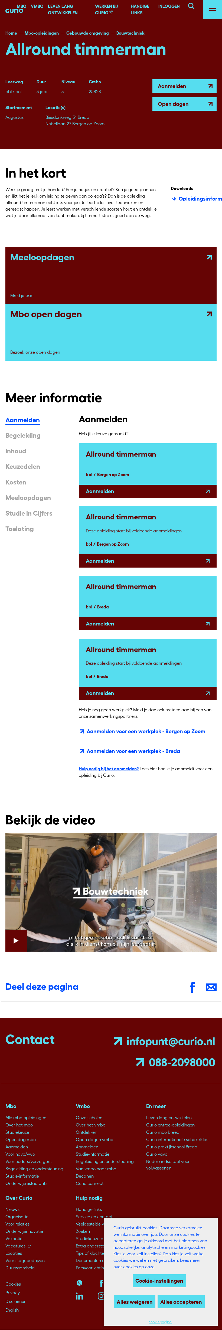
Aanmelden (172, 86)
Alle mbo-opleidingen (25, 1117)
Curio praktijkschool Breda (171, 1146)
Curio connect (90, 1183)
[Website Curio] (14, 9)
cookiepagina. (160, 1322)
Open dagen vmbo (94, 1139)
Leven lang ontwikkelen (169, 1117)
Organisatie (16, 1216)
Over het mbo (19, 1124)
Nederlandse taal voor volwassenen (168, 1164)
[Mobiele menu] (212, 9)
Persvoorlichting (91, 1267)
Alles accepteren (181, 1302)
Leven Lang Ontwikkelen (63, 9)
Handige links (140, 9)
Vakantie (13, 1238)
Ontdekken (86, 1132)
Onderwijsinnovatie (24, 1231)
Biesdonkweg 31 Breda (67, 117)
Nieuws (12, 1209)
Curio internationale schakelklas (177, 1139)
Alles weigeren (135, 1302)
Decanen (85, 1176)
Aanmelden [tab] (22, 420)
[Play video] (111, 892)
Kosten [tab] (15, 482)
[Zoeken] (191, 5)
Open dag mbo (20, 1139)
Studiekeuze (17, 1132)
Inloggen (169, 6)
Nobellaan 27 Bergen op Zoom (75, 123)
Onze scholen (89, 1117)
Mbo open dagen (46, 314)
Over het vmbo (90, 1124)
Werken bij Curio (106, 9)
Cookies (13, 1284)
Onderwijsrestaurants (26, 1183)
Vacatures (15, 1245)
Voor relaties (17, 1223)
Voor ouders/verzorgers (28, 1161)
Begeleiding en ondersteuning (34, 1168)
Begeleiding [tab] (23, 435)
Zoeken (83, 1231)
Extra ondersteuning (95, 1245)
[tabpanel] (148, 599)
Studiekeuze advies (94, 1238)
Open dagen (173, 104)
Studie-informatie (22, 1176)
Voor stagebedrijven (25, 1260)
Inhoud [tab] (15, 451)
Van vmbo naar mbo (96, 1168)
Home (11, 33)
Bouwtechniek (130, 33)
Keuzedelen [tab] (22, 466)
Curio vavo (156, 1154)
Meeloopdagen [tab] (28, 497)
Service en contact (94, 1216)
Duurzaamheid (20, 1267)
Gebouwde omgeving (87, 33)
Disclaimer (15, 1301)
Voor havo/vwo (20, 1154)
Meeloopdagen (42, 257)
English (12, 1310)
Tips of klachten (91, 1253)
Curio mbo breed (162, 1132)
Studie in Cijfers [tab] (29, 513)
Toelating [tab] (19, 529)
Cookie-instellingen (159, 1281)
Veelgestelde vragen (96, 1223)
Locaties (13, 1253)
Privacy (12, 1292)
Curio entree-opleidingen (170, 1124)
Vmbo (37, 6)
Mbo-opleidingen (42, 33)
